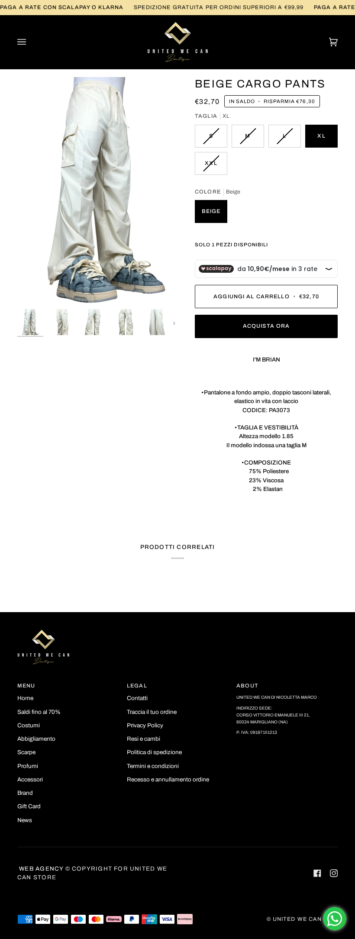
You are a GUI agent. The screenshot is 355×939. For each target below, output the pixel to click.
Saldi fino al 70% (39, 712)
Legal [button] (137, 686)
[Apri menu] (30, 42)
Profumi (27, 766)
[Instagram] (334, 873)
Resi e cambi (143, 739)
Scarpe (26, 752)
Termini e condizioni (153, 766)
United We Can (297, 919)
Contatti (137, 698)
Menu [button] (26, 686)
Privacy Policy (145, 725)
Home (25, 698)
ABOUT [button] (247, 686)
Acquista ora (266, 326)
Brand (25, 793)
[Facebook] (317, 873)
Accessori (30, 779)
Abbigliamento (36, 739)
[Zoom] (97, 191)
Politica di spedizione (154, 752)
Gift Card (29, 806)
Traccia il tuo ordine (152, 712)
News (24, 820)
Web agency (40, 868)
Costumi (28, 725)
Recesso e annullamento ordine (168, 779)
